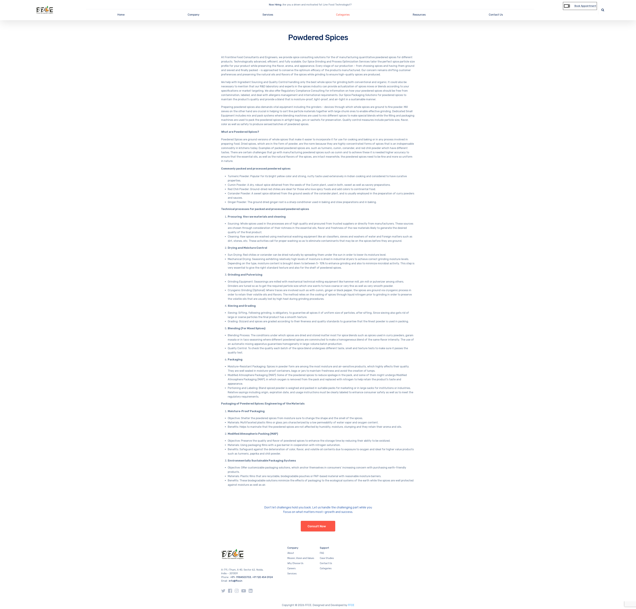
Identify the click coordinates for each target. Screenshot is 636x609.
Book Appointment (585, 5)
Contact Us (496, 14)
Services (268, 14)
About (290, 553)
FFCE (351, 605)
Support (324, 547)
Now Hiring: (275, 4)
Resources (419, 14)
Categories (343, 14)
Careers (291, 568)
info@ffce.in (235, 580)
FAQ (322, 553)
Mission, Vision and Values (300, 558)
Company (193, 14)
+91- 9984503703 (240, 577)
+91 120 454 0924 (262, 577)
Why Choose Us (295, 563)
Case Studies (327, 558)
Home (121, 14)
